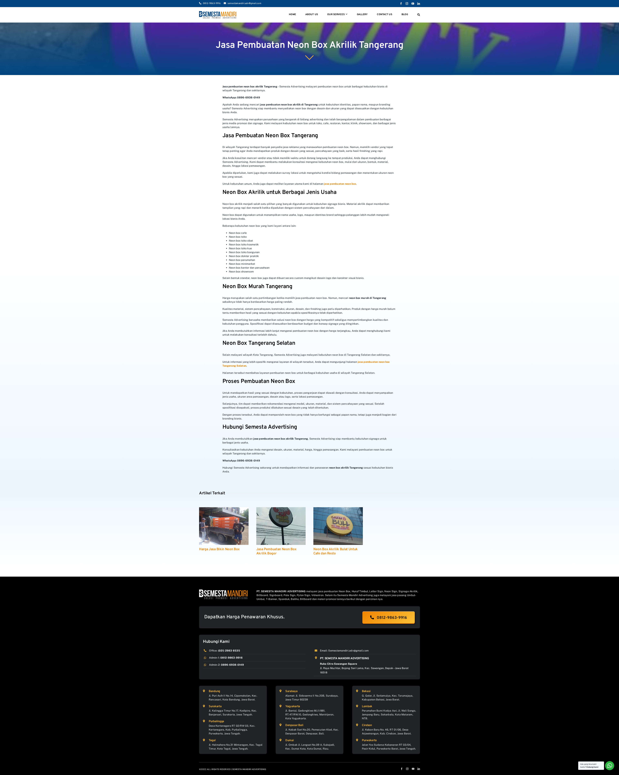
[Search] (418, 15)
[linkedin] (418, 3)
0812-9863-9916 (231, 657)
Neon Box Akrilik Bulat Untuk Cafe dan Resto (335, 551)
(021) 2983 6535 (229, 650)
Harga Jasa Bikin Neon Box (219, 549)
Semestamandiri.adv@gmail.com (348, 650)
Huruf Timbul (360, 591)
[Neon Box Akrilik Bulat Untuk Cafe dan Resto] (338, 525)
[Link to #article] (309, 57)
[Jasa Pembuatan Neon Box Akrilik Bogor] (281, 525)
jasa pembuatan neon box (340, 183)
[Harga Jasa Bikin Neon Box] (224, 525)
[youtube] (413, 3)
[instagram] (407, 3)
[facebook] (401, 3)
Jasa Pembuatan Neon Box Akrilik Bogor (276, 551)
